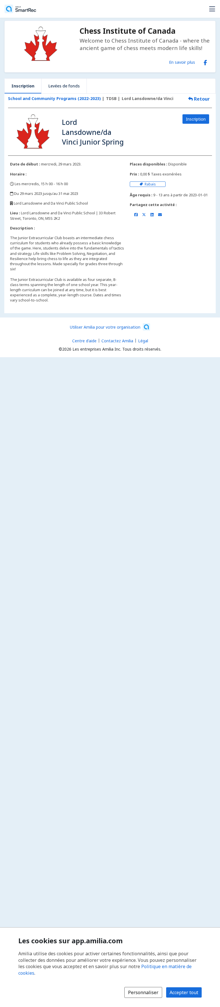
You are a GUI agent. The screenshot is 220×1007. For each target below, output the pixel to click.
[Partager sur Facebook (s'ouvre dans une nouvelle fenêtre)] (136, 214)
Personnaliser (143, 992)
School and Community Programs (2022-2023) (54, 98)
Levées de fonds (64, 86)
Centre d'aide (84, 340)
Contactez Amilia (117, 340)
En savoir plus (182, 62)
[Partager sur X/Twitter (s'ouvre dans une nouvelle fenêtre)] (144, 214)
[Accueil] (20, 9)
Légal (143, 340)
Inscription (22, 86)
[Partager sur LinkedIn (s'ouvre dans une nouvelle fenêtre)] (152, 214)
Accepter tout (184, 992)
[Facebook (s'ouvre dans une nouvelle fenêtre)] (205, 61)
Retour (201, 99)
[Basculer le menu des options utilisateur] (212, 8)
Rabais (150, 184)
